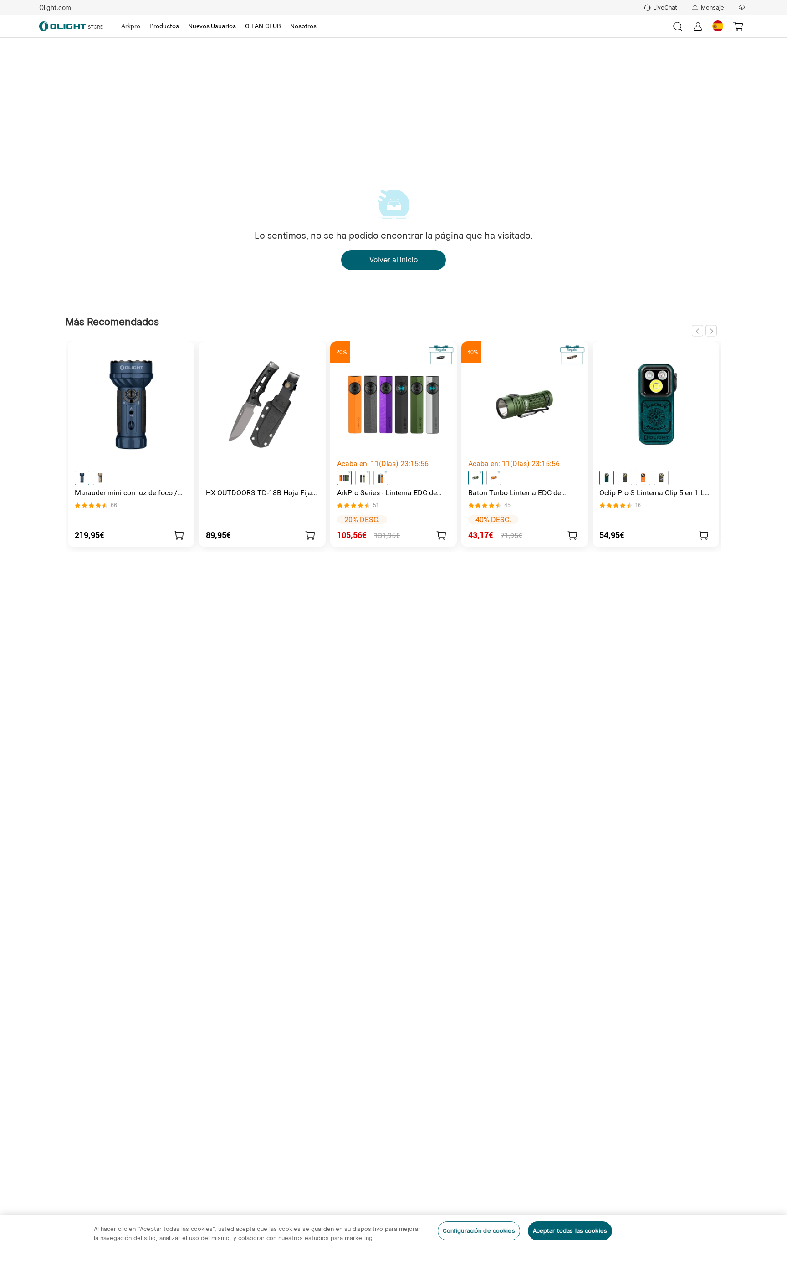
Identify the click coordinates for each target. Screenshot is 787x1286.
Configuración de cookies (479, 1230)
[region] (393, 1250)
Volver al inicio (393, 260)
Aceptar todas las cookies (570, 1230)
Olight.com (55, 7)
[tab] (130, 26)
